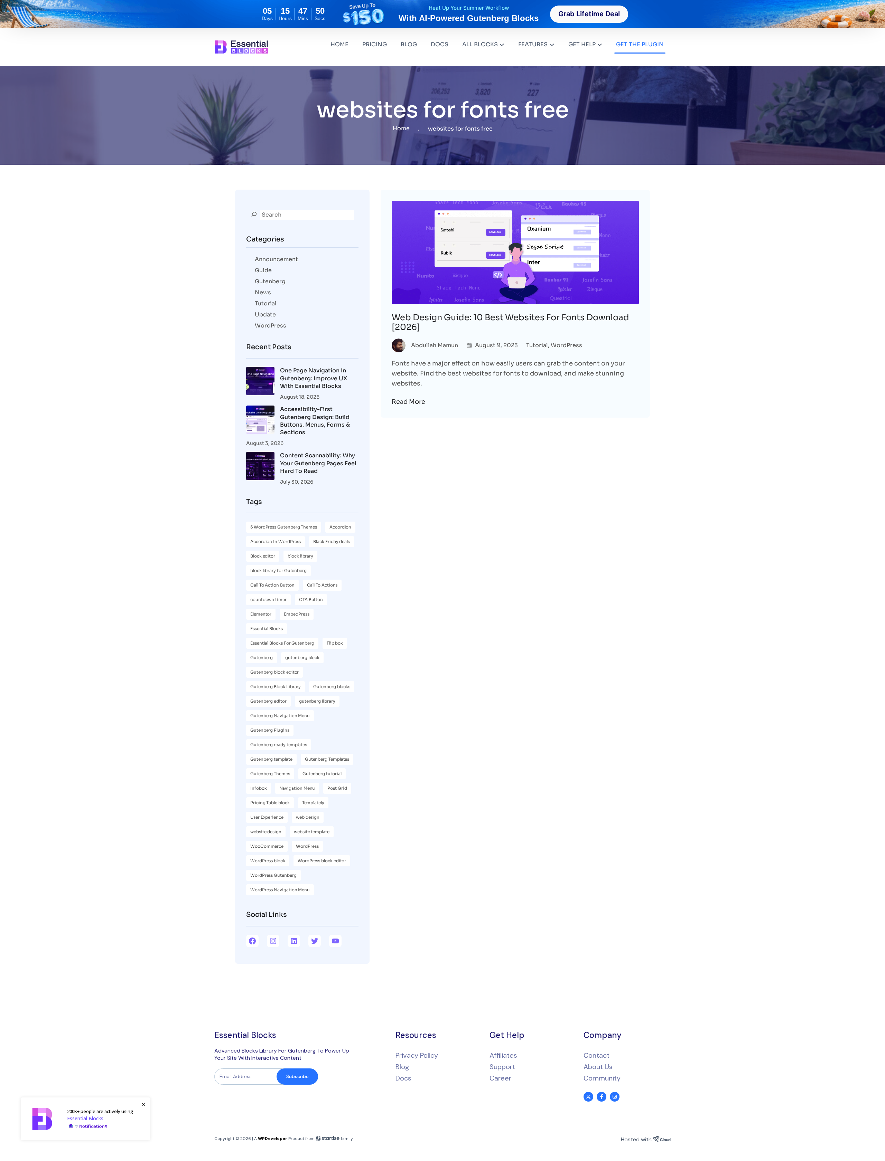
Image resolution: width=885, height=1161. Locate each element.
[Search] (254, 214)
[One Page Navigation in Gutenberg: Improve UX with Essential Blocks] (260, 382)
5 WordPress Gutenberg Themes (283, 527)
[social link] (588, 1097)
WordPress (270, 325)
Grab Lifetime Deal (589, 14)
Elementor (260, 614)
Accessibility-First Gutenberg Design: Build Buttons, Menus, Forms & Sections (315, 421)
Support (502, 1066)
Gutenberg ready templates (278, 744)
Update (265, 314)
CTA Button (311, 599)
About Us (598, 1066)
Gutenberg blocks (331, 686)
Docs (403, 1078)
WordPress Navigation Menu (280, 889)
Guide (263, 270)
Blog (402, 1066)
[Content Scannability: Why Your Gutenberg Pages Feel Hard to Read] (260, 467)
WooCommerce (266, 846)
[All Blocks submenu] (501, 44)
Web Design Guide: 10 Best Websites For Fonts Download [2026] (510, 323)
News (263, 292)
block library (300, 556)
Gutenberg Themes (270, 773)
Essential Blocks (266, 628)
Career (500, 1078)
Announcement (276, 259)
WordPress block (267, 860)
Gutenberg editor (268, 701)
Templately (313, 802)
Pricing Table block (270, 802)
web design (307, 817)
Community (602, 1078)
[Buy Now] (85, 1118)
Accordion (340, 527)
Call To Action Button (272, 585)
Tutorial (266, 303)
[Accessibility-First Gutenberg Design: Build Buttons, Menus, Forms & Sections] (260, 421)
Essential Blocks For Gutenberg (282, 643)
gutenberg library (317, 701)
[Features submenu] (552, 44)
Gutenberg (270, 281)
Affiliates (503, 1055)
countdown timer (268, 599)
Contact (596, 1055)
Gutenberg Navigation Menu (280, 715)
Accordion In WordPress (275, 541)
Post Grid (337, 788)
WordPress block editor (322, 860)
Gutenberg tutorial (322, 773)
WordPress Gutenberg (273, 875)
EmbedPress (296, 614)
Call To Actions (322, 585)
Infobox (258, 788)
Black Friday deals (331, 541)
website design (265, 831)
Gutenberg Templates (327, 759)
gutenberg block (302, 657)
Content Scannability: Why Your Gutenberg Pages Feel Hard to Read (318, 463)
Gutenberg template (271, 759)
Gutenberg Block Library (275, 686)
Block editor (262, 556)
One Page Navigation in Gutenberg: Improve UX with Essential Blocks (313, 378)
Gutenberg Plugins (269, 730)
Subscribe (297, 1076)
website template (311, 831)
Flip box (335, 643)
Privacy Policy (416, 1055)
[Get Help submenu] (599, 44)
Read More (408, 402)
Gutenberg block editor (274, 672)
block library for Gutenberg (278, 570)
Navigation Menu (297, 788)
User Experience (266, 817)
